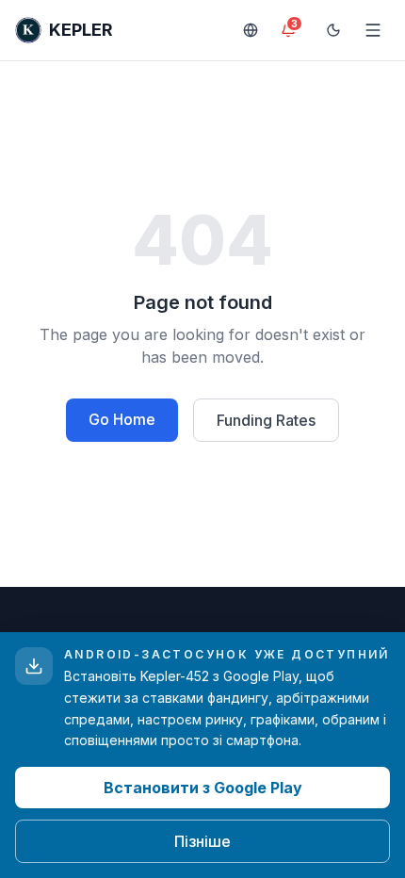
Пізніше (202, 841)
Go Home (122, 419)
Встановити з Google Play (203, 787)
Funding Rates (266, 420)
